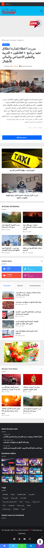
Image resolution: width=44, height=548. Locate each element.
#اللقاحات (23, 498)
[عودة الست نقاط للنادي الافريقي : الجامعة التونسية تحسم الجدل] (8, 315)
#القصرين (31, 494)
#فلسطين (11, 505)
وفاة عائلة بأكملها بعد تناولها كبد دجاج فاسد (28, 302)
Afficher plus (21, 137)
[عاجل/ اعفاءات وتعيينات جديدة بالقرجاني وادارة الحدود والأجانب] (8, 295)
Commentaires (35, 286)
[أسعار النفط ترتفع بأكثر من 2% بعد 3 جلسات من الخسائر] (11, 379)
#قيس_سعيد (20, 505)
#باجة (21, 501)
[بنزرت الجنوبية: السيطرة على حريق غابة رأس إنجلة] (11, 217)
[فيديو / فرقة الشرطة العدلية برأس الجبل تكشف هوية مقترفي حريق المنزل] (8, 462)
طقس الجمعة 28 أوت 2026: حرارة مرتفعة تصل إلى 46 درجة (11, 410)
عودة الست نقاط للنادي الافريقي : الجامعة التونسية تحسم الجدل (28, 313)
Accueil (6, 40)
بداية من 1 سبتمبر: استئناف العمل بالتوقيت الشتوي (31, 388)
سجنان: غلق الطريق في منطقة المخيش (32, 249)
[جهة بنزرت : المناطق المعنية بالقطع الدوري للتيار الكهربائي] (11, 240)
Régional (20, 40)
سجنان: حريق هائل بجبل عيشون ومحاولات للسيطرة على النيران (32, 227)
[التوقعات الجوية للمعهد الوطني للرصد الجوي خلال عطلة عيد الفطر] (8, 324)
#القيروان (5, 498)
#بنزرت (28, 501)
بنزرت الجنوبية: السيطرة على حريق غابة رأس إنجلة (20, 4)
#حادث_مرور (36, 501)
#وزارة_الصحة (6, 509)
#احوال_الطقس (21, 494)
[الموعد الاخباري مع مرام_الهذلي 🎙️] (22, 470)
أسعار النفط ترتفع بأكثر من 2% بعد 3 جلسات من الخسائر (11, 388)
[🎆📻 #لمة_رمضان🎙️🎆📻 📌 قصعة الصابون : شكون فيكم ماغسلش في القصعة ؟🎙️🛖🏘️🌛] (35, 462)
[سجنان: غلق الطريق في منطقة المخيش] (32, 240)
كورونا (23, 509)
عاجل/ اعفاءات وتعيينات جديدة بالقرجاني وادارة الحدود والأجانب (28, 293)
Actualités (13, 40)
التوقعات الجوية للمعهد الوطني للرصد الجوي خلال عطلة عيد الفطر (27, 322)
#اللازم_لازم (14, 498)
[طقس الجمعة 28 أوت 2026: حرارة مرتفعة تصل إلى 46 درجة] (11, 401)
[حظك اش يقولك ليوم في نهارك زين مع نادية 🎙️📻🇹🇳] (8, 478)
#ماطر (29, 505)
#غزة (4, 505)
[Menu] (41, 11)
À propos (16, 509)
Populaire (7, 286)
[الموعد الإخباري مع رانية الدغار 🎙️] (22, 462)
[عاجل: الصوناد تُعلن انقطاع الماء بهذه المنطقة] (8, 334)
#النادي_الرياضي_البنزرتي (10, 501)
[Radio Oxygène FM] (9, 11)
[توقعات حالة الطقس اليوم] (8, 470)
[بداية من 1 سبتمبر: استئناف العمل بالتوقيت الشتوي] (32, 379)
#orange (5, 494)
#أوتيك (12, 494)
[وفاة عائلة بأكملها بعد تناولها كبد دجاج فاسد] (8, 305)
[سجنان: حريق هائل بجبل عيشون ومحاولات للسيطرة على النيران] (32, 217)
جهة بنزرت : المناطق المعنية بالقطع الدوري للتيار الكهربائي (11, 249)
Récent (20, 286)
